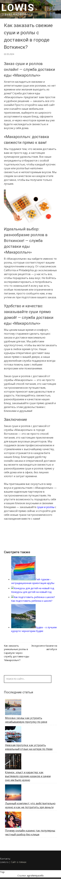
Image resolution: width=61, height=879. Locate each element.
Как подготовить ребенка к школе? (31, 600)
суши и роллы (45, 507)
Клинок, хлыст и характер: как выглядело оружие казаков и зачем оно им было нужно (28, 776)
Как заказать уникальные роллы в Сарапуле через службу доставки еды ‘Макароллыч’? (16, 653)
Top (2, 872)
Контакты (5, 858)
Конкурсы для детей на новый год (31, 591)
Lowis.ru (4, 862)
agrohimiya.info (35, 875)
